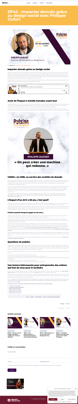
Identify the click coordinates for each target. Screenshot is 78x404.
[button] (75, 388)
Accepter (53, 399)
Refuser (62, 399)
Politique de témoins (57, 401)
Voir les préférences (72, 399)
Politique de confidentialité (66, 401)
